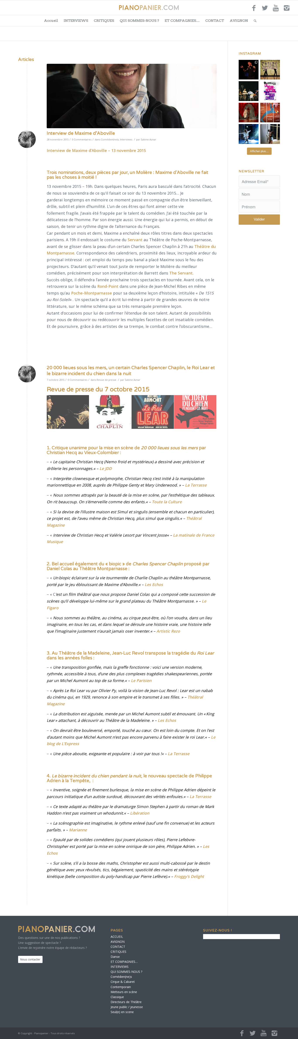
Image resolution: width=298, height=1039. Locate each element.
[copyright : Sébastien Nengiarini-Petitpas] (132, 96)
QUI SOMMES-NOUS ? (139, 21)
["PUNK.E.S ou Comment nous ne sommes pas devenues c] (249, 134)
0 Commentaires (81, 139)
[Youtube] (275, 9)
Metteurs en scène (124, 992)
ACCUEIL (117, 937)
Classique (117, 997)
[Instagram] (286, 9)
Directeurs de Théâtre (126, 1002)
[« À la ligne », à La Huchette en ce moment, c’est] (270, 113)
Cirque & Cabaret (123, 982)
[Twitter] (264, 9)
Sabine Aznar (148, 139)
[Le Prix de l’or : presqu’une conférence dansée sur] (270, 70)
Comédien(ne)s (110, 139)
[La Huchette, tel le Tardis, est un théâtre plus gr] (249, 70)
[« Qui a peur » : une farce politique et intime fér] (249, 91)
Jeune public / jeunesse (127, 1007)
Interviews (126, 139)
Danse (115, 957)
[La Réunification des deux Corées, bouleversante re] (270, 91)
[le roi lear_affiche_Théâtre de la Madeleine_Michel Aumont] (153, 412)
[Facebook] (253, 9)
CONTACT (214, 21)
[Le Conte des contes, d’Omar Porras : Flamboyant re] (249, 113)
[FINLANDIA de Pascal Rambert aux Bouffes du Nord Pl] (270, 134)
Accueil (51, 21)
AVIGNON (239, 21)
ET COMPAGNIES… (182, 21)
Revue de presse (106, 379)
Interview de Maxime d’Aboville (81, 133)
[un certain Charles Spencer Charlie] (110, 412)
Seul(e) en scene (122, 1012)
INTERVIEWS (76, 21)
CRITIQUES (104, 21)
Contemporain (121, 987)
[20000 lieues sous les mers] (68, 412)
